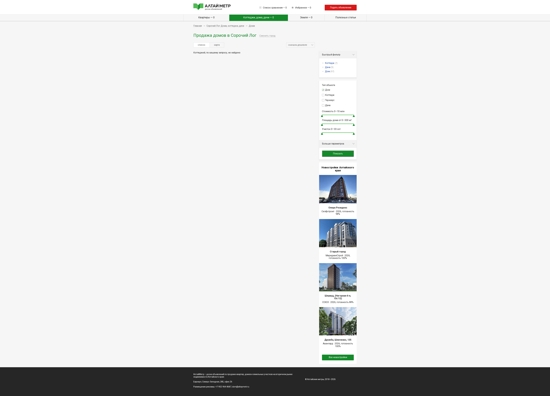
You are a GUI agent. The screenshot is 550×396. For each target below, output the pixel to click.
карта (217, 45)
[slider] (322, 116)
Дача (329, 67)
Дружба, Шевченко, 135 (337, 339)
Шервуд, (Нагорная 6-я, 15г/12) (338, 297)
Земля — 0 (306, 17)
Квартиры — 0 (206, 17)
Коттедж (331, 63)
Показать (338, 153)
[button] (300, 45)
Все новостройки (338, 357)
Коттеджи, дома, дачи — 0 (258, 17)
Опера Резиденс (337, 207)
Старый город (338, 251)
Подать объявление (340, 7)
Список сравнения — (275, 7)
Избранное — (303, 7)
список (201, 45)
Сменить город (267, 35)
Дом (329, 71)
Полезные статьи (345, 17)
